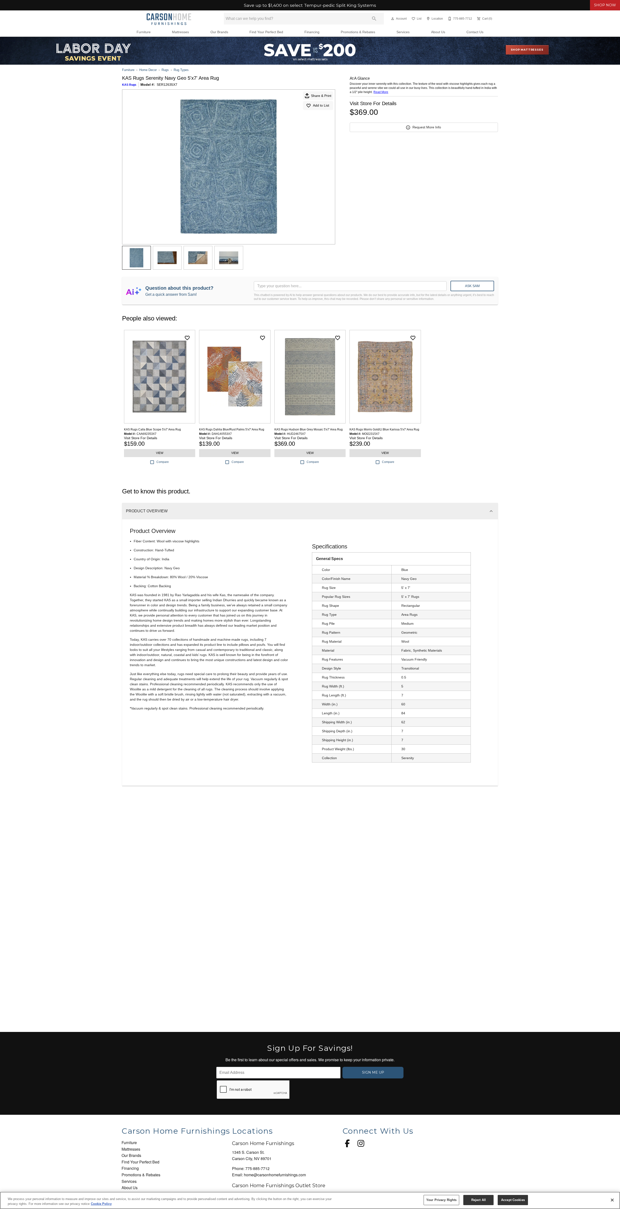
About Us (438, 32)
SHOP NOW (605, 5)
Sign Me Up (373, 1072)
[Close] (612, 1200)
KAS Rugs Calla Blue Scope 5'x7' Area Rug (152, 429)
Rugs (165, 70)
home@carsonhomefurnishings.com (275, 1175)
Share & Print (321, 96)
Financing (311, 32)
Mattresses (180, 32)
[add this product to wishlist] (187, 338)
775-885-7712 (257, 1168)
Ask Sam (472, 286)
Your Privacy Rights (441, 1200)
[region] (310, 1200)
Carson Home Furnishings (263, 1143)
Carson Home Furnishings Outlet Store (278, 1185)
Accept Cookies (513, 1200)
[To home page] (169, 18)
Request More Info (426, 127)
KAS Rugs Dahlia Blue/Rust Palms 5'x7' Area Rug (231, 429)
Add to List (321, 105)
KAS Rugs (129, 84)
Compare (162, 462)
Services (403, 32)
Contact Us (474, 32)
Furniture (144, 32)
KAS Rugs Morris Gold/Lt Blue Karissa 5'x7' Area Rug (384, 429)
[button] (392, 19)
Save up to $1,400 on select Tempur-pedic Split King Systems (310, 5)
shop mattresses (527, 49)
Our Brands (219, 32)
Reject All (478, 1200)
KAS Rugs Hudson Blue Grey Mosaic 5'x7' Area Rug (308, 429)
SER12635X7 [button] (167, 84)
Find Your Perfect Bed (266, 32)
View (159, 453)
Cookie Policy (101, 1204)
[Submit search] (374, 18)
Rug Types (181, 70)
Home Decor (148, 70)
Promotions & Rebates (358, 32)
